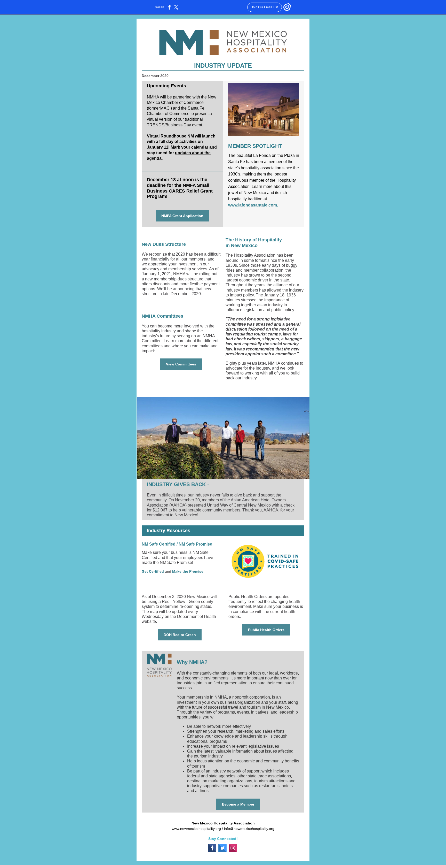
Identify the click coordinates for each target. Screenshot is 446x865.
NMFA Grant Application (182, 216)
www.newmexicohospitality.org (196, 828)
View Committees (181, 364)
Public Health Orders (266, 630)
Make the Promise (187, 571)
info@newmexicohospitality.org (249, 828)
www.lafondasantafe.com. (253, 205)
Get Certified (153, 571)
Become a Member (238, 804)
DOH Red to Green (180, 635)
